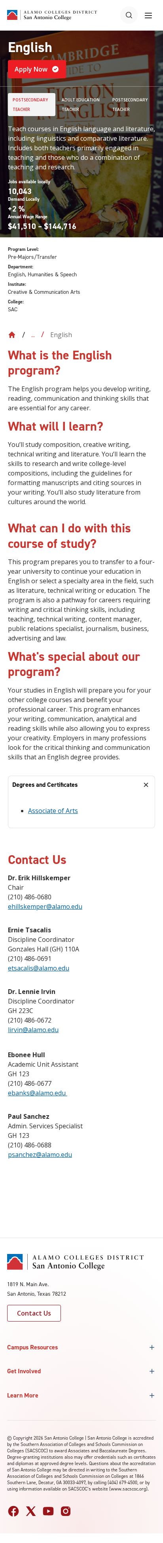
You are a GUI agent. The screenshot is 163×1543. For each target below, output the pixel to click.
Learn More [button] (22, 1395)
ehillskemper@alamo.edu (45, 906)
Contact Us (34, 1313)
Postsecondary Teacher (30, 104)
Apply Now (31, 69)
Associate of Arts (53, 810)
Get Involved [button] (24, 1371)
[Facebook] (13, 1511)
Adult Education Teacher (81, 104)
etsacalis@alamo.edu (38, 968)
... (33, 334)
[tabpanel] (81, 811)
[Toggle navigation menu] (148, 15)
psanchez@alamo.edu (40, 1154)
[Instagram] (65, 1511)
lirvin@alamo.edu (33, 1029)
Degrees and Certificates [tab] (45, 784)
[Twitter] (31, 1511)
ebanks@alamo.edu (37, 1093)
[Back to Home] (12, 335)
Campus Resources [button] (32, 1347)
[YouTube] (48, 1511)
